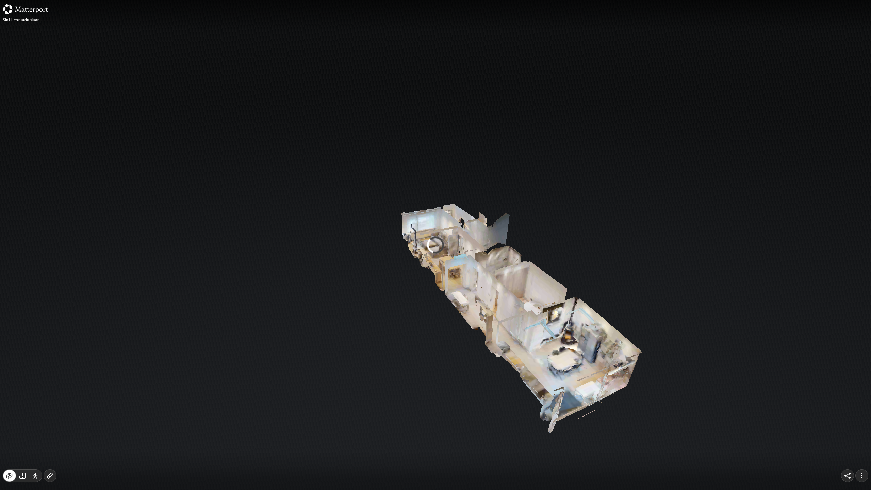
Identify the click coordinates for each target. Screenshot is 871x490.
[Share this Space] (847, 475)
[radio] (9, 476)
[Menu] (861, 475)
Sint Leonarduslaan (21, 20)
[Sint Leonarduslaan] (435, 245)
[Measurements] (50, 475)
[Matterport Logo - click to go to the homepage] (25, 9)
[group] (22, 475)
